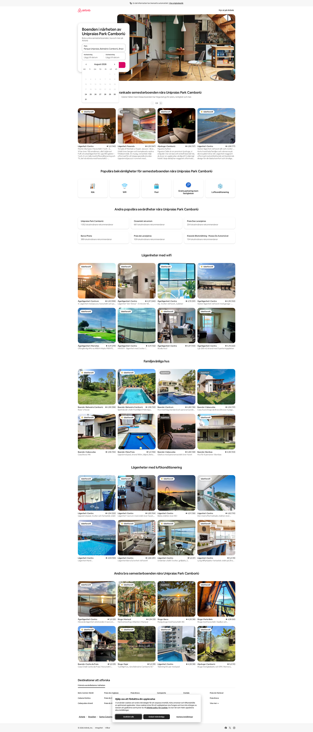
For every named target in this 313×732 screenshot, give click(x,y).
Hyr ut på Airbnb (226, 10)
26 (95, 94)
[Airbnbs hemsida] (84, 10)
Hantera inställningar (184, 717)
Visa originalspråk (176, 3)
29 (110, 94)
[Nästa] (161, 103)
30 (115, 94)
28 (105, 94)
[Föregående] (152, 103)
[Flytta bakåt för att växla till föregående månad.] (86, 64)
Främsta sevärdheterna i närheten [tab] (91, 685)
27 (100, 94)
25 (91, 94)
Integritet (99, 728)
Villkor (107, 728)
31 (86, 99)
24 (86, 94)
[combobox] (103, 48)
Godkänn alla (128, 717)
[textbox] (93, 57)
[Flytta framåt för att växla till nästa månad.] (114, 64)
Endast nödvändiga (156, 717)
